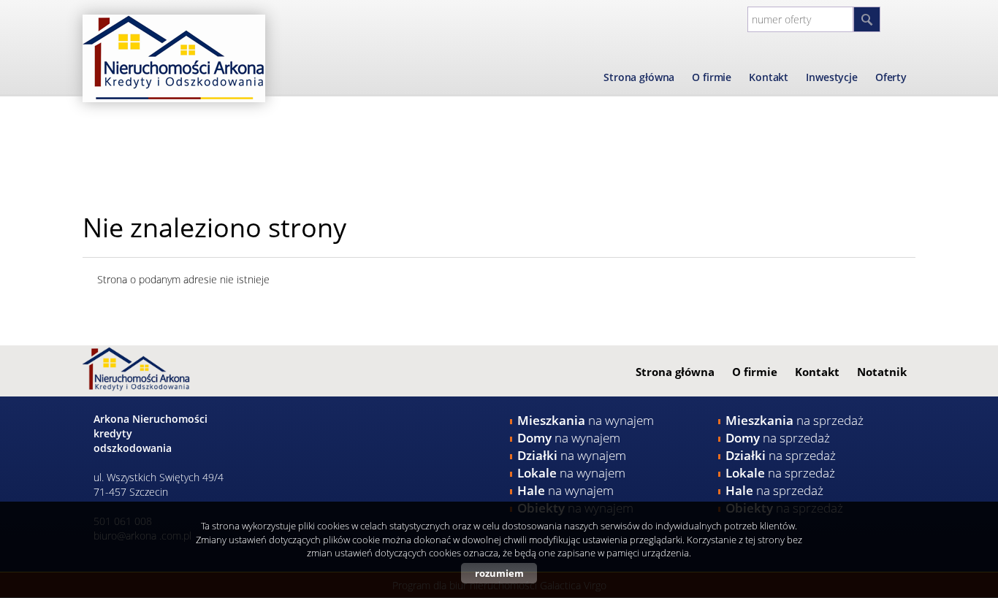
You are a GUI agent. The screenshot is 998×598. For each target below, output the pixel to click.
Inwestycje (832, 77)
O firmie (711, 77)
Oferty (891, 77)
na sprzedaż (794, 420)
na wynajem (585, 420)
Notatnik (882, 371)
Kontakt (768, 77)
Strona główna (638, 77)
